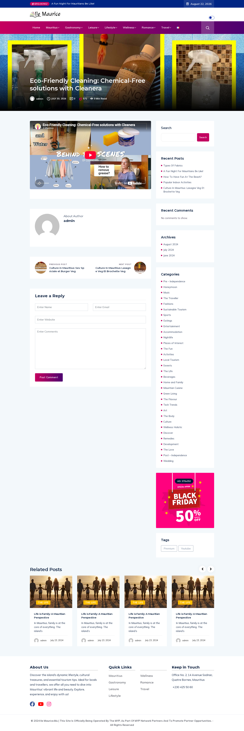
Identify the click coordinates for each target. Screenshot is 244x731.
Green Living (170, 393)
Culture (167, 421)
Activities (168, 354)
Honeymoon (170, 287)
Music (166, 292)
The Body (168, 416)
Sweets (167, 365)
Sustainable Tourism (174, 309)
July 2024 (168, 249)
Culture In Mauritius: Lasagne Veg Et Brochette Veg (113, 269)
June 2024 (169, 255)
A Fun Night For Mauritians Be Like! (72, 3)
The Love (168, 449)
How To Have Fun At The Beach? (182, 176)
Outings (167, 320)
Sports (167, 315)
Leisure (92, 27)
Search (166, 128)
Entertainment (171, 326)
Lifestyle (110, 27)
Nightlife (168, 337)
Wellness (128, 27)
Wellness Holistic (172, 427)
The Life (168, 371)
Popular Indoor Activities (177, 182)
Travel (165, 27)
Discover (168, 432)
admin (39, 98)
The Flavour (170, 399)
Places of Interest (173, 343)
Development (171, 444)
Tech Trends (170, 404)
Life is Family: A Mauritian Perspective (49, 615)
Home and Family (173, 382)
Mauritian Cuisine (173, 388)
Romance (148, 27)
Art (165, 410)
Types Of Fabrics (173, 165)
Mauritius (51, 27)
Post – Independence (175, 455)
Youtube (186, 548)
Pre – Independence (174, 281)
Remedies (168, 438)
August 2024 (170, 244)
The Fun (168, 348)
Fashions (168, 303)
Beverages (169, 376)
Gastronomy (73, 27)
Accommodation (172, 331)
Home (36, 27)
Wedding (168, 461)
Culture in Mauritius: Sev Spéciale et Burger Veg (66, 269)
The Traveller (170, 298)
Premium (169, 548)
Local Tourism (171, 359)
